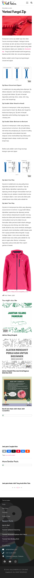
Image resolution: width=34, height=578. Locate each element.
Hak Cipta (5, 508)
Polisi (3, 504)
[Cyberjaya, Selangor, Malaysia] (4, 556)
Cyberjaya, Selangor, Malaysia (14, 556)
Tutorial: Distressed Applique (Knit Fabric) (14, 534)
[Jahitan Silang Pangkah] (17, 318)
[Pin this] (18, 451)
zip (6, 455)
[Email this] (4, 451)
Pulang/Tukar (6, 516)
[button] (27, 3)
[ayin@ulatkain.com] (4, 549)
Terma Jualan (6, 500)
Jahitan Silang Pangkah (9, 335)
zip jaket (9, 455)
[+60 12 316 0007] (4, 553)
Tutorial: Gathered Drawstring (11, 530)
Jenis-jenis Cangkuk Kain (10, 446)
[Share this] (9, 451)
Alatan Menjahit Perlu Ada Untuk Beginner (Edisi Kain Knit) (15, 372)
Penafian (4, 512)
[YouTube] (10, 561)
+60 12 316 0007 (11, 553)
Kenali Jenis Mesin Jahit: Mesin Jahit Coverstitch (13, 410)
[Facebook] (4, 561)
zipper (13, 455)
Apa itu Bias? (6, 483)
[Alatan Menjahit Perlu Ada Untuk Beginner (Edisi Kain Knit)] (17, 353)
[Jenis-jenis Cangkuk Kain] (17, 429)
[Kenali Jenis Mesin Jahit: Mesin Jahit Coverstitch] (17, 391)
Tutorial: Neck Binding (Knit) (10, 539)
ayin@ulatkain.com (11, 549)
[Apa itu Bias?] (17, 472)
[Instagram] (15, 561)
